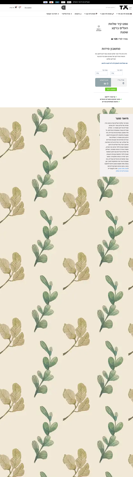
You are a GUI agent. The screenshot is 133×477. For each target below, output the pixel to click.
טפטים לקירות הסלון (122, 171)
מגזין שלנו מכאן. (123, 168)
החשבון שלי (28, 8)
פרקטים (77, 14)
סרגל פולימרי (66, 14)
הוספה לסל (111, 89)
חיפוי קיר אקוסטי (51, 14)
